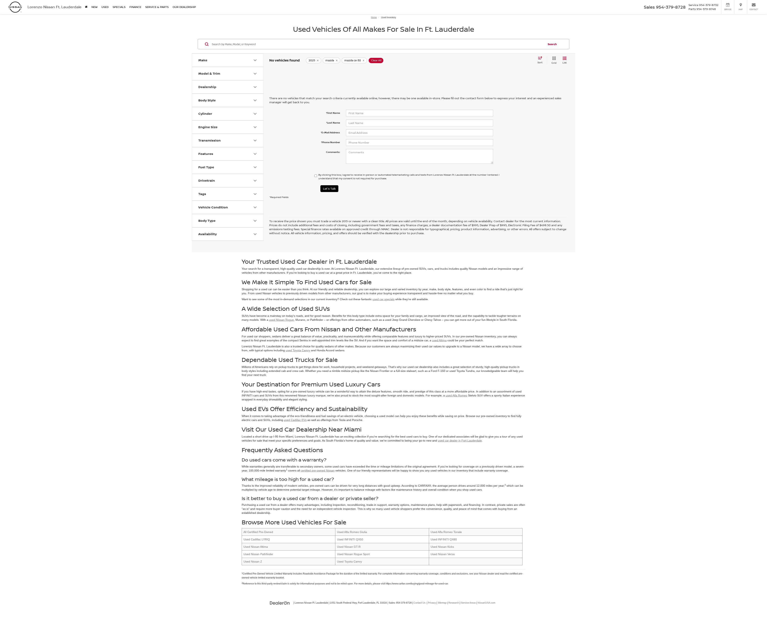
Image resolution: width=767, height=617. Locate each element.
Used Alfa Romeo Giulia (352, 532)
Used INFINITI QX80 (444, 539)
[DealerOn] (280, 602)
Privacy (432, 602)
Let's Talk (329, 188)
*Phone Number (330, 142)
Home (374, 17)
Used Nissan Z (252, 561)
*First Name (333, 113)
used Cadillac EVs (295, 420)
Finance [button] (135, 7)
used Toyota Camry (298, 350)
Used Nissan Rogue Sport (353, 554)
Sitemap (442, 602)
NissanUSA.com (486, 602)
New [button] (94, 7)
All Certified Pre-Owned (258, 532)
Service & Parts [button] (157, 7)
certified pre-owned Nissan (318, 470)
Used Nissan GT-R (349, 546)
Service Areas (468, 602)
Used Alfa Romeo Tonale (446, 532)
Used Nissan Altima (255, 546)
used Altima (439, 340)
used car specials (383, 299)
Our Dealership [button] (184, 7)
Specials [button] (119, 7)
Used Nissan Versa (443, 554)
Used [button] (105, 7)
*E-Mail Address (330, 132)
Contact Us (419, 602)
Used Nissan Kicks (442, 546)
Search (552, 44)
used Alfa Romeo (456, 395)
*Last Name (333, 122)
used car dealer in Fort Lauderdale (460, 440)
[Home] (86, 7)
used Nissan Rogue (281, 319)
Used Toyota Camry (349, 561)
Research (453, 602)
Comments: (333, 152)
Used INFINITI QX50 (350, 539)
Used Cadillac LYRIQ (256, 539)
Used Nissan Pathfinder (258, 554)
